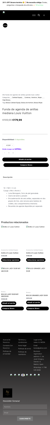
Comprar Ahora (26, 165)
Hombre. (34, 97)
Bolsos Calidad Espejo (13, 102)
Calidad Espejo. (17, 97)
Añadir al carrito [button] (8, 303)
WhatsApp (39, 5)
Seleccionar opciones (10, 260)
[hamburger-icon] (34, 15)
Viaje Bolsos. (6, 100)
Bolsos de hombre (27, 102)
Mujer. (40, 97)
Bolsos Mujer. (38, 102)
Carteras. (28, 97)
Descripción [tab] (8, 177)
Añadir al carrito (25, 159)
